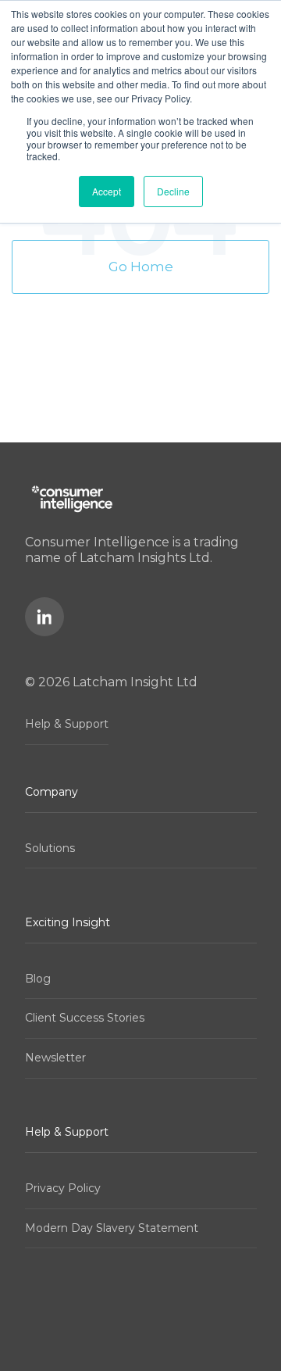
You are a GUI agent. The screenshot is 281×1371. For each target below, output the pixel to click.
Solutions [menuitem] (50, 848)
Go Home (140, 266)
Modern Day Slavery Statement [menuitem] (111, 1228)
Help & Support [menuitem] (66, 724)
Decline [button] (173, 191)
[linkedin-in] (44, 616)
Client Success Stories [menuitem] (84, 1018)
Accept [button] (106, 191)
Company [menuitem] (51, 792)
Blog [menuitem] (38, 979)
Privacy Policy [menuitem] (63, 1188)
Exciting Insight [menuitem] (67, 922)
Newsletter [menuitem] (55, 1058)
